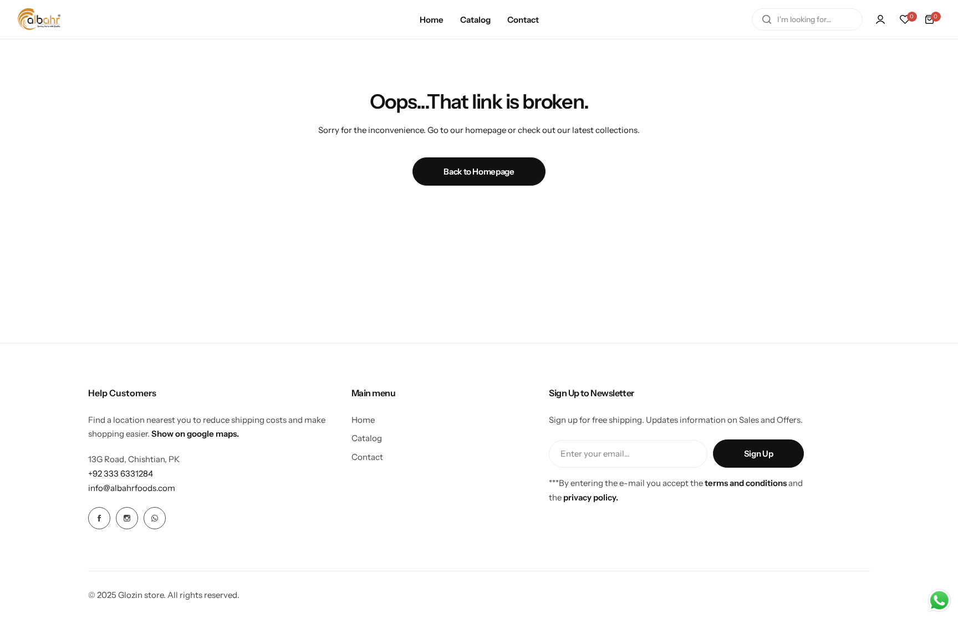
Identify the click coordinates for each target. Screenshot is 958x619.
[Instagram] (127, 518)
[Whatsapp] (155, 518)
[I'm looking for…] (767, 19)
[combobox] (807, 19)
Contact (367, 457)
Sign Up (758, 453)
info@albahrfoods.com (131, 488)
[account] (880, 19)
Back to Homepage (479, 171)
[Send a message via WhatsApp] (939, 600)
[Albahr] (39, 19)
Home (363, 420)
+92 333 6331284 (120, 473)
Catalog (366, 438)
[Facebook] (99, 518)
